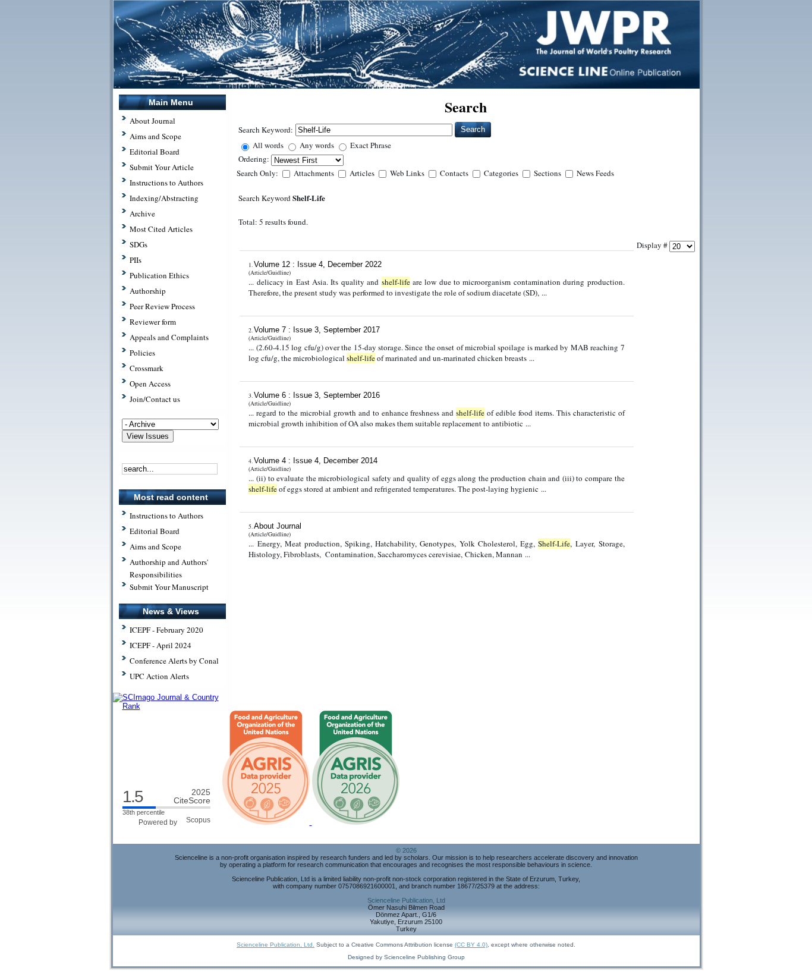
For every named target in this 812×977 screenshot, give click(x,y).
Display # (653, 245)
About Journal (277, 526)
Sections (548, 173)
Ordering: (254, 158)
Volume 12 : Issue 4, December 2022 (318, 264)
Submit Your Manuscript (169, 587)
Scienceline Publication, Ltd (406, 900)
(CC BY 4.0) (471, 944)
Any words (317, 145)
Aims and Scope (155, 546)
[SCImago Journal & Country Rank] (172, 706)
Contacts (455, 173)
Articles (363, 173)
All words (268, 145)
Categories (502, 173)
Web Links (408, 173)
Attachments (315, 173)
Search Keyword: (265, 129)
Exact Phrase (370, 145)
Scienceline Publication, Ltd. (275, 944)
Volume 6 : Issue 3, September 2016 (317, 395)
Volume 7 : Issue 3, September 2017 (317, 329)
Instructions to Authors (166, 515)
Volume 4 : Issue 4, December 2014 (315, 460)
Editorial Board (155, 531)
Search (473, 129)
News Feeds (595, 173)
